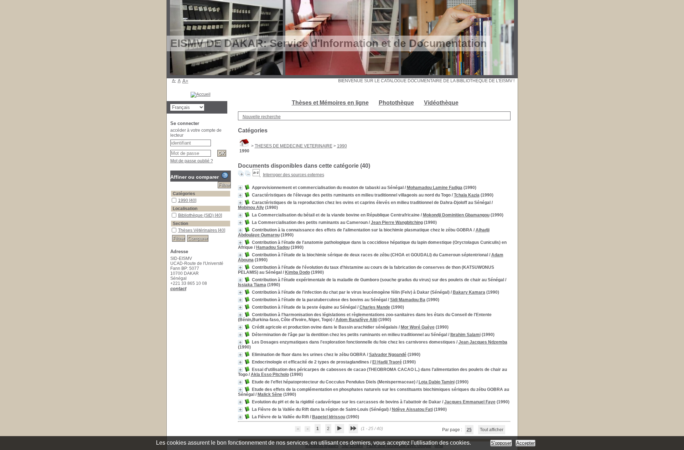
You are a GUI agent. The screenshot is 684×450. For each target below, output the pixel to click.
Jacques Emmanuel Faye (470, 401)
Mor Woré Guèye (418, 327)
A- (174, 80)
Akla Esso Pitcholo (270, 374)
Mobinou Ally (251, 207)
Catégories (184, 193)
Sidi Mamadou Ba (407, 299)
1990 (342, 145)
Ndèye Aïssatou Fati (412, 409)
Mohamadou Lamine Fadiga (434, 187)
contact (178, 288)
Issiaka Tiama (252, 284)
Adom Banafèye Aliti (356, 319)
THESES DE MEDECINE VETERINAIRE (293, 145)
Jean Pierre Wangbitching (397, 222)
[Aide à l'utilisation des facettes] (225, 175)
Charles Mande (374, 307)
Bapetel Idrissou (328, 416)
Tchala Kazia (467, 195)
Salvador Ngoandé (387, 354)
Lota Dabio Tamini (437, 382)
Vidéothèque (441, 103)
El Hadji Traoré (387, 362)
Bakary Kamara (469, 292)
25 (469, 429)
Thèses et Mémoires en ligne (330, 103)
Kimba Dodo (297, 272)
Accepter (525, 443)
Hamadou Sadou (273, 247)
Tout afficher (491, 429)
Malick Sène (270, 394)
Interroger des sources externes (293, 174)
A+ (185, 81)
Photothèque (396, 103)
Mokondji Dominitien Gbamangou (456, 215)
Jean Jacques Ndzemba (482, 342)
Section (180, 223)
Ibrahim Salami (465, 334)
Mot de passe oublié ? (191, 160)
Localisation (185, 208)
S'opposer (501, 443)
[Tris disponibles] (257, 174)
